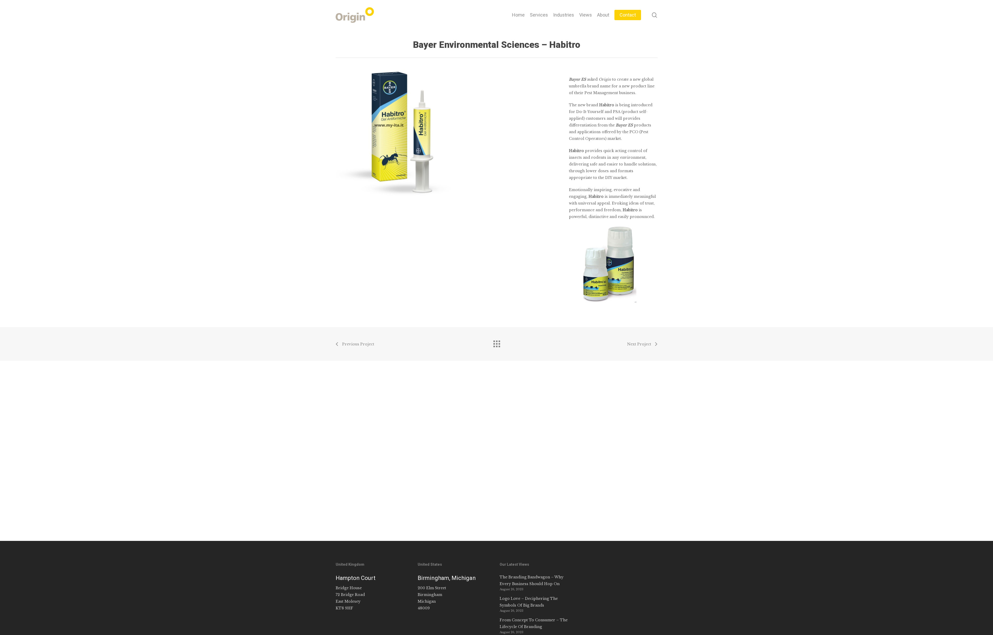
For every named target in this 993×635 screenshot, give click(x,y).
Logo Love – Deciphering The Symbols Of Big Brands (529, 602)
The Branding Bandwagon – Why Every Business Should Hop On (531, 580)
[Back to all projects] (496, 342)
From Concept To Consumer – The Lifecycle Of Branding (534, 623)
